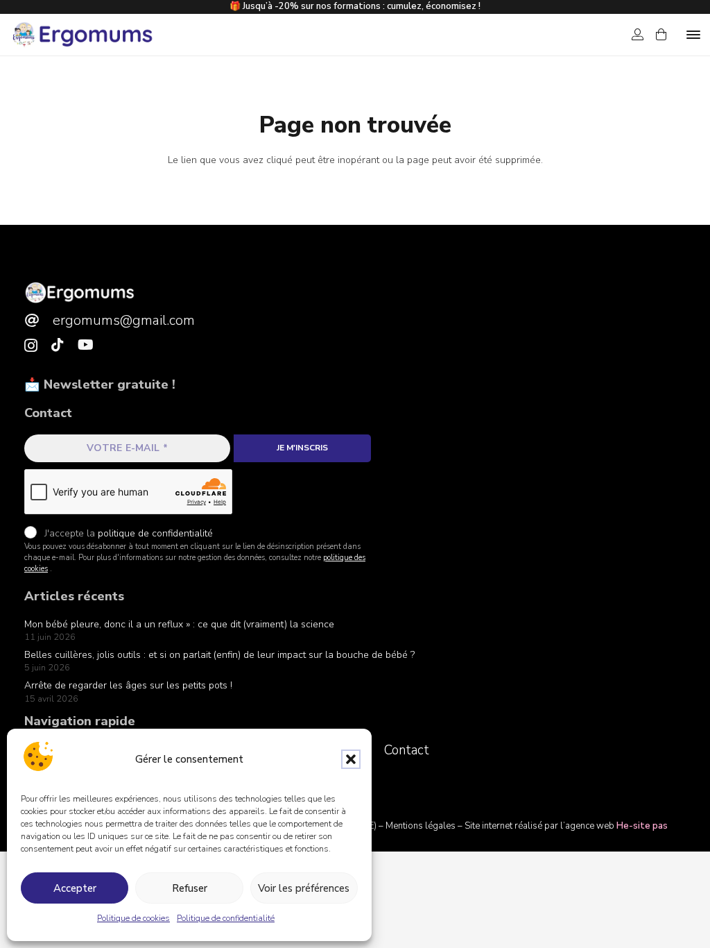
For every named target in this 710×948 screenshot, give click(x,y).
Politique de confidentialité (226, 918)
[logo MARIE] (79, 292)
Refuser (189, 888)
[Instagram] (30, 345)
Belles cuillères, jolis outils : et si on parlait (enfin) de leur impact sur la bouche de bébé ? (219, 654)
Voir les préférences (303, 888)
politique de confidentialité (155, 533)
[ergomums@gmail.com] (38, 321)
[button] (351, 759)
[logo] (82, 35)
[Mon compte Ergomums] (637, 34)
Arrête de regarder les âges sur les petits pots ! (128, 685)
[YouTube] (86, 345)
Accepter (74, 888)
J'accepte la (127, 533)
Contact (406, 750)
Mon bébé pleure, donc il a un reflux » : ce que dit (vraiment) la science (179, 624)
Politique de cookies (133, 918)
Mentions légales (421, 826)
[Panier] (661, 34)
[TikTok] (57, 345)
